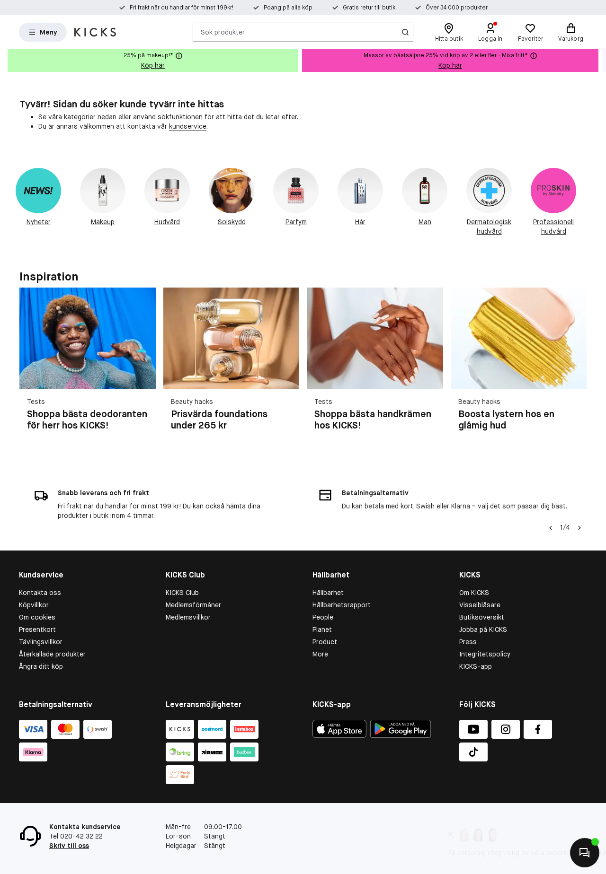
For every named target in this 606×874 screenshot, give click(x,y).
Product (324, 642)
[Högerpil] (598, 60)
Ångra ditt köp (41, 666)
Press (468, 642)
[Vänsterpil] (550, 527)
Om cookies (37, 617)
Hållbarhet (328, 592)
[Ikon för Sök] (405, 32)
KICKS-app (475, 666)
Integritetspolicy (484, 654)
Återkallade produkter (52, 654)
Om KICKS (474, 592)
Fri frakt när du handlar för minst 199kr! (181, 7)
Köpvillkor (34, 605)
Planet (322, 629)
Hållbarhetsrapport (341, 605)
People (322, 617)
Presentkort (37, 629)
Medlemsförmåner (193, 605)
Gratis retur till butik (369, 7)
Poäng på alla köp (288, 7)
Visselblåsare (479, 605)
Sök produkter (223, 31)
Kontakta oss (40, 592)
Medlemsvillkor (188, 617)
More (320, 654)
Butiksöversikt (481, 617)
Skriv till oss (69, 845)
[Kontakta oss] (584, 852)
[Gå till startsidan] (95, 32)
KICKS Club (182, 592)
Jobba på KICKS (483, 629)
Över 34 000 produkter (457, 7)
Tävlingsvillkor (40, 642)
